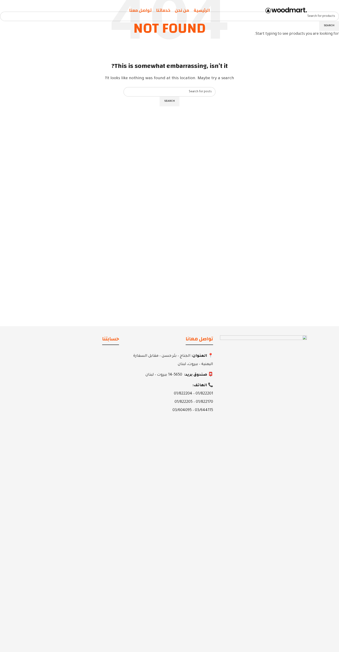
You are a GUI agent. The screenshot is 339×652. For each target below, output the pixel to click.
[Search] (33, 10)
